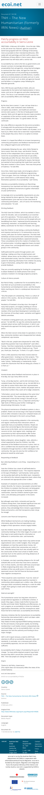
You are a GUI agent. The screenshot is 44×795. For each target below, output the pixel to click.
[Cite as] (3, 682)
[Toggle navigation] (39, 4)
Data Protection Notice (38, 753)
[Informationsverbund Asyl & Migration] (15, 788)
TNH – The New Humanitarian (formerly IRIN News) (18, 696)
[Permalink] (11, 682)
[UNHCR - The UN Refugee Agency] (31, 788)
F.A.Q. (37, 749)
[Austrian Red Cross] (17, 775)
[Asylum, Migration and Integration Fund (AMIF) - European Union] (15, 782)
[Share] (7, 682)
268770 (17, 732)
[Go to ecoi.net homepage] (12, 4)
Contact (37, 741)
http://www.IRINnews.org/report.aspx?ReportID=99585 (19, 712)
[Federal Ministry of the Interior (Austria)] (28, 782)
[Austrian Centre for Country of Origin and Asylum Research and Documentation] (32, 775)
